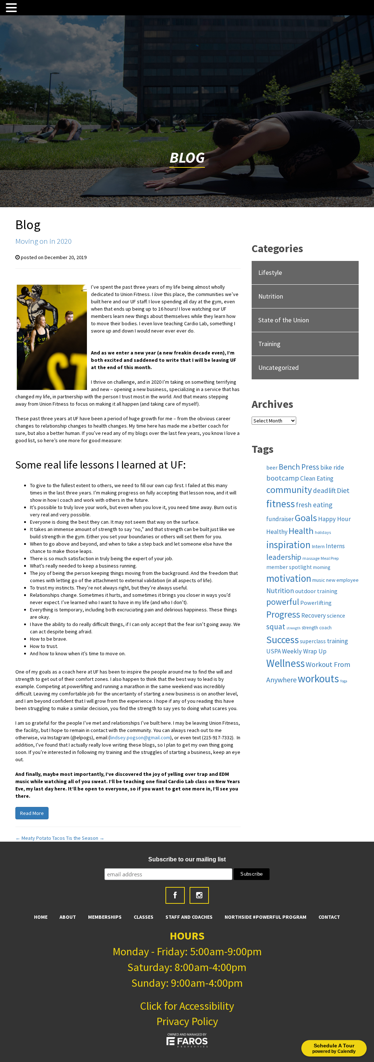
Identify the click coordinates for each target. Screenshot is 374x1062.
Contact (329, 917)
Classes (143, 917)
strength (293, 628)
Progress (283, 614)
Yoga (343, 681)
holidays (323, 532)
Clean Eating (316, 478)
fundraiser (280, 519)
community (289, 490)
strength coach (317, 628)
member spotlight (289, 567)
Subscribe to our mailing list (187, 859)
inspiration (288, 544)
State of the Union (283, 320)
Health (301, 530)
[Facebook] (175, 895)
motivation (288, 578)
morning (321, 567)
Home (40, 917)
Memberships (105, 917)
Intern (318, 546)
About (68, 917)
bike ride (332, 467)
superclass (313, 641)
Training (269, 344)
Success (282, 639)
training (337, 641)
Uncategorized (278, 367)
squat (275, 626)
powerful (282, 601)
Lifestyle (270, 272)
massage (311, 558)
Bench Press (299, 467)
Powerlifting (316, 602)
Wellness (285, 663)
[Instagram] (199, 895)
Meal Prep (330, 558)
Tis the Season (85, 838)
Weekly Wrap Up (304, 651)
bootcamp (282, 478)
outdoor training (316, 591)
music (318, 580)
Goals (306, 518)
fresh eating (314, 504)
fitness (280, 503)
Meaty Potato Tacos (40, 838)
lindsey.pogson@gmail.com (140, 737)
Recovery (313, 615)
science (336, 615)
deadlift (324, 490)
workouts (318, 678)
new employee (342, 580)
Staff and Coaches (189, 917)
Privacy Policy (187, 1021)
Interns (335, 546)
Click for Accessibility (187, 1006)
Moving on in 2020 (43, 241)
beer (272, 467)
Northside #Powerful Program (265, 917)
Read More (32, 813)
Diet (343, 490)
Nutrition (270, 296)
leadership (283, 557)
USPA (273, 651)
